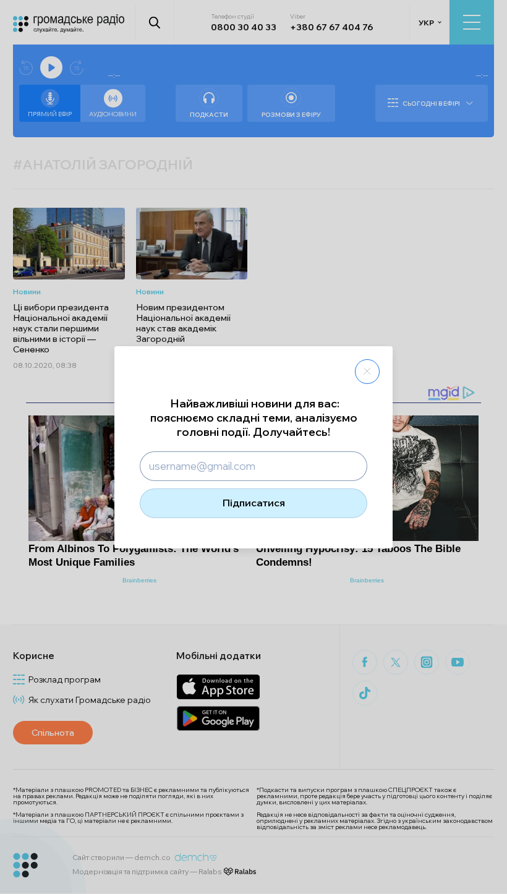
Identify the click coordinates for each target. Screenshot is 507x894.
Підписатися (254, 502)
